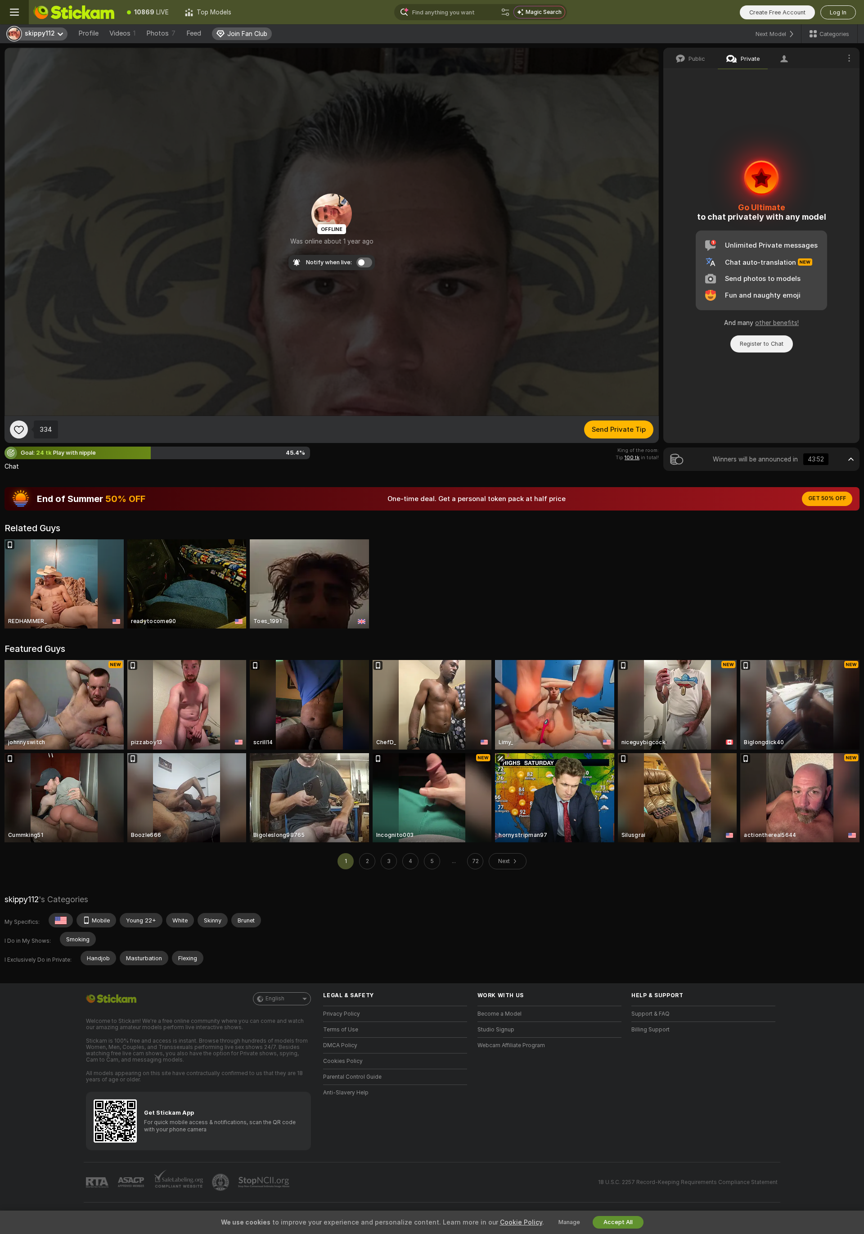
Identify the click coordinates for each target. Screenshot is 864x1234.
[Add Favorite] (19, 429)
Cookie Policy (521, 1222)
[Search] (505, 12)
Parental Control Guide (352, 1077)
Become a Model (499, 1014)
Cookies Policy (343, 1061)
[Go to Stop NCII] (264, 1182)
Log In (838, 12)
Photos (161, 33)
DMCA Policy (340, 1045)
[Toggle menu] (14, 12)
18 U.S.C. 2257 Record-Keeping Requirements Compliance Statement (688, 1182)
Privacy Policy (341, 1014)
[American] (61, 920)
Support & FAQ (650, 1014)
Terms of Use (340, 1029)
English (275, 998)
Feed (193, 33)
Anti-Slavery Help (346, 1092)
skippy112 (21, 899)
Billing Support (650, 1029)
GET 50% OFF (827, 498)
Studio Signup (495, 1029)
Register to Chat (761, 343)
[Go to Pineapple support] (221, 1182)
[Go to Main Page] (74, 12)
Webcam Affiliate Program (511, 1045)
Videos (122, 33)
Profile (88, 33)
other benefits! (777, 322)
